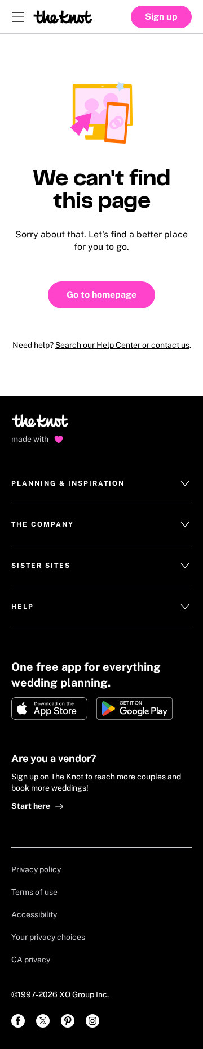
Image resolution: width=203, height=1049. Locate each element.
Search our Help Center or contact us (122, 344)
